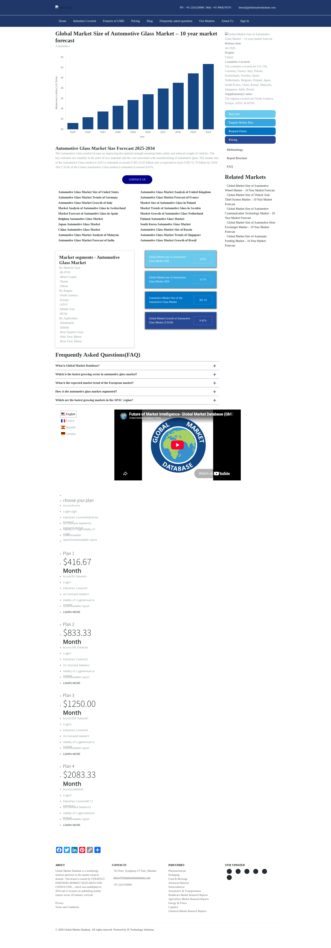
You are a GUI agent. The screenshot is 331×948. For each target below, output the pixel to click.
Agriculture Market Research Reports (188, 899)
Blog (150, 21)
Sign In (244, 21)
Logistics (173, 907)
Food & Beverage (178, 879)
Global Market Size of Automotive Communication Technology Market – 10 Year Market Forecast (250, 213)
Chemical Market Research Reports (187, 911)
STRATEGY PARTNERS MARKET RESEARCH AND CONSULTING (80, 883)
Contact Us (137, 179)
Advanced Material (178, 883)
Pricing (135, 21)
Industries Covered (84, 21)
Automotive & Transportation (184, 891)
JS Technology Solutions (140, 929)
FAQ (230, 166)
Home (62, 21)
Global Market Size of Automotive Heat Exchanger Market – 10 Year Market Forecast (250, 227)
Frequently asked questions (176, 21)
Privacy (59, 903)
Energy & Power (177, 903)
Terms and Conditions (67, 907)
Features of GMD (113, 21)
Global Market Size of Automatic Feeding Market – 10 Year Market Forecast (246, 241)
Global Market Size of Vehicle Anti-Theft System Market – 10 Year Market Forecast (248, 199)
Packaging (173, 874)
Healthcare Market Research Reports (188, 895)
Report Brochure (237, 158)
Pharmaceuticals (177, 870)
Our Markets (207, 21)
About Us (227, 21)
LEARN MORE (71, 612)
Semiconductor (176, 887)
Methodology (235, 149)
